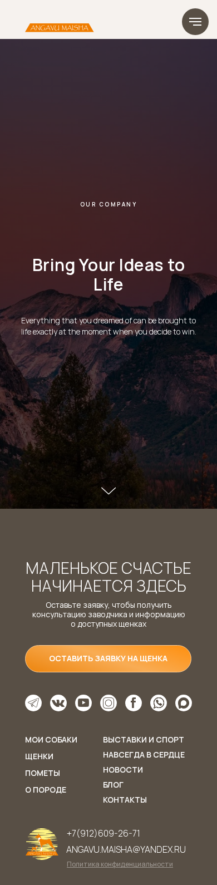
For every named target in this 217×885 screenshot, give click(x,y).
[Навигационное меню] (195, 22)
